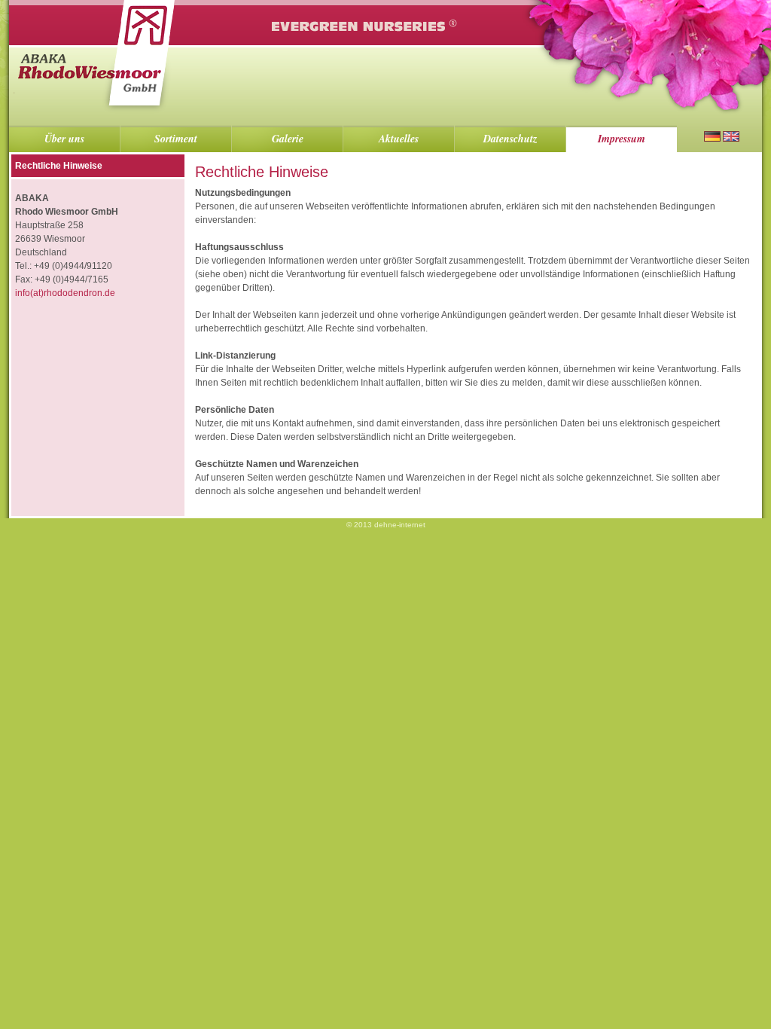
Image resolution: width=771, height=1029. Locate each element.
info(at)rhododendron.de (65, 293)
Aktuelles (399, 138)
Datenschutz (510, 138)
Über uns (64, 138)
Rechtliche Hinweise (58, 165)
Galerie (287, 138)
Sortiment (175, 138)
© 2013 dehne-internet (385, 525)
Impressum (621, 138)
